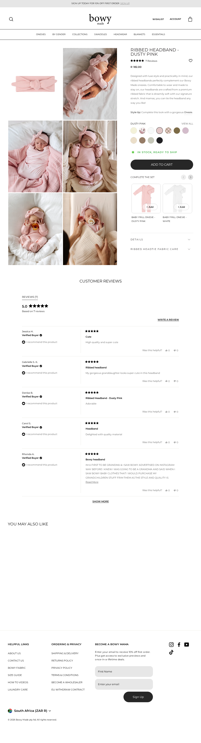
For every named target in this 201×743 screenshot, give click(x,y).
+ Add (149, 206)
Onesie (188, 112)
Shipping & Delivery (65, 653)
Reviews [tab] (30, 297)
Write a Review (168, 320)
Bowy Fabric (17, 667)
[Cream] (134, 145)
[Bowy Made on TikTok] (171, 652)
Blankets (139, 34)
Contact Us (16, 660)
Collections (80, 34)
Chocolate (142, 140)
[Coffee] (178, 135)
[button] (144, 61)
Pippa (168, 130)
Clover (151, 140)
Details (137, 239)
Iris (142, 130)
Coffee (177, 130)
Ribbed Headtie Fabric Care (154, 249)
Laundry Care (18, 689)
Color (138, 123)
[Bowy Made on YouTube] (186, 644)
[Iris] (143, 135)
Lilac (185, 130)
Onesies (41, 34)
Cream (134, 140)
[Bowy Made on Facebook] (179, 644)
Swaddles (100, 34)
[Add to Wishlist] (191, 60)
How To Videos (18, 682)
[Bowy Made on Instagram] (171, 644)
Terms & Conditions (64, 675)
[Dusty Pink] (160, 135)
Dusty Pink (159, 130)
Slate (159, 140)
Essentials (158, 34)
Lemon (134, 130)
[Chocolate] (143, 145)
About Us (14, 653)
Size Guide (15, 675)
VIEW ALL (187, 123)
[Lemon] (134, 135)
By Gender (59, 34)
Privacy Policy (61, 667)
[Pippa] (169, 135)
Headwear (120, 34)
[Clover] (152, 145)
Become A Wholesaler (66, 682)
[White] (152, 135)
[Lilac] (186, 135)
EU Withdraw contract (68, 689)
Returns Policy (62, 660)
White (151, 130)
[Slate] (160, 145)
